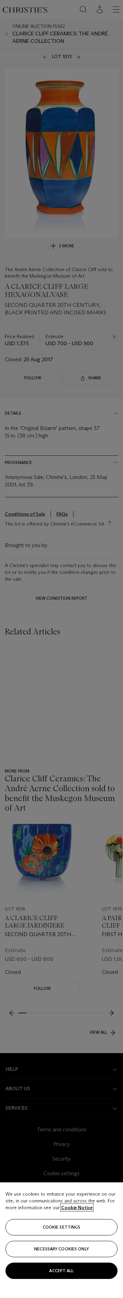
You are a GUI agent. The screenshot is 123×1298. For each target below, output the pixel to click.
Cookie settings (62, 1227)
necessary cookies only (61, 1248)
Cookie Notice (77, 1207)
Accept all (61, 1270)
